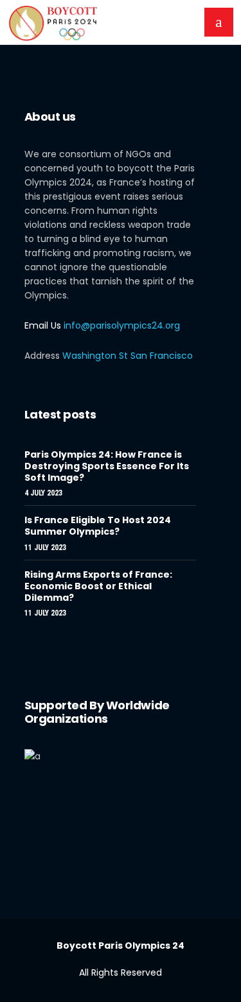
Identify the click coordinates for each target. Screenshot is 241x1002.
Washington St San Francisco (127, 355)
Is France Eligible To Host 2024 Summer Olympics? (97, 526)
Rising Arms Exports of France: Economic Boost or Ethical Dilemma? (98, 586)
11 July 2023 (45, 547)
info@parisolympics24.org (122, 325)
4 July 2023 (43, 492)
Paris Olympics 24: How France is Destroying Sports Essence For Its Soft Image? (106, 466)
